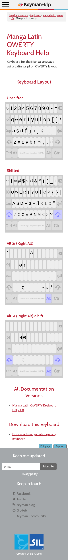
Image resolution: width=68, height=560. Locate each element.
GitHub (22, 510)
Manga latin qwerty (53, 15)
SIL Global (36, 553)
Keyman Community (31, 516)
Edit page (45, 446)
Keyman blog (26, 505)
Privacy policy (29, 474)
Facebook (23, 493)
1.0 (12, 18)
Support (60, 446)
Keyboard (35, 15)
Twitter (22, 499)
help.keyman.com (18, 15)
